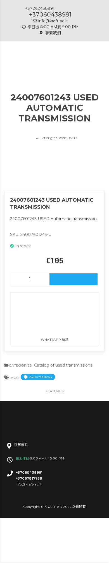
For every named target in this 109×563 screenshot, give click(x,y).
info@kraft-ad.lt (53, 21)
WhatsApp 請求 (54, 339)
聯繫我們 (52, 32)
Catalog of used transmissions (63, 365)
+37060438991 (50, 14)
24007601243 (40, 377)
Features (54, 391)
